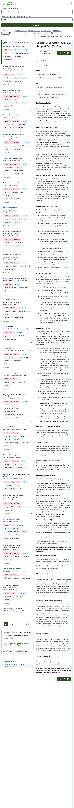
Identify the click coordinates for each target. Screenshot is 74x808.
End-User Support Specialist (11, 373)
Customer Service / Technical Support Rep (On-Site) (17, 43)
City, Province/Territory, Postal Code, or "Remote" (16, 16)
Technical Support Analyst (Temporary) (15, 278)
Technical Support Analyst (11, 115)
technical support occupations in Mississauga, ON (15, 665)
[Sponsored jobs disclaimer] (71, 36)
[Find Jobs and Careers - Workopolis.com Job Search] (9, 3)
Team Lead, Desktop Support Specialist (15, 495)
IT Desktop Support (9, 300)
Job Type (30, 30)
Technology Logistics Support (12, 231)
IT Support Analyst (9, 427)
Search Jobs (37, 25)
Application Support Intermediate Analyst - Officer (16, 475)
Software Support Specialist (11, 455)
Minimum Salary (45, 30)
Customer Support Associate (12, 183)
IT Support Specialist (9, 326)
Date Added (55, 30)
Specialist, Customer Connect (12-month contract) (15, 395)
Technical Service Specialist (11, 519)
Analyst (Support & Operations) (12, 609)
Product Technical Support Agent (13, 158)
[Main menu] (71, 3)
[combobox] (37, 12)
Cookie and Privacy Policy (22, 651)
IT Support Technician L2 (10, 585)
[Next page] (27, 624)
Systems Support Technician (12, 545)
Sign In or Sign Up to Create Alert (18, 645)
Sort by (3, 30)
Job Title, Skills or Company (9, 9)
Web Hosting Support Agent (11, 90)
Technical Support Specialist (11, 255)
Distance (17, 30)
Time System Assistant (10, 208)
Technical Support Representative (13, 67)
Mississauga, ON (10, 662)
